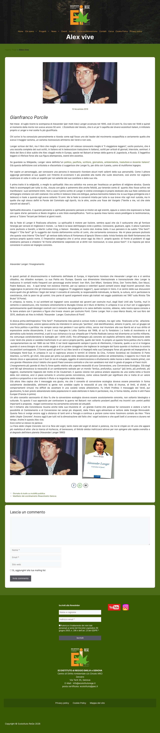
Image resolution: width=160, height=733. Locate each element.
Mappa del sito (97, 703)
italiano (145, 162)
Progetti (42, 31)
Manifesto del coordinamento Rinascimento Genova (34, 496)
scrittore (87, 162)
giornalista (97, 162)
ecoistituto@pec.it (89, 686)
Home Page (11, 50)
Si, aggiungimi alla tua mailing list (29, 570)
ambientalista (111, 162)
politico (67, 162)
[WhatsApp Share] (79, 485)
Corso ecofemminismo (87, 31)
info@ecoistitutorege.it (84, 683)
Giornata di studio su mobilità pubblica (29, 493)
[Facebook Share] (73, 485)
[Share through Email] (85, 485)
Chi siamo (29, 31)
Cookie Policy (122, 31)
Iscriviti (72, 31)
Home (20, 31)
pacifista (77, 162)
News (53, 31)
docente (136, 162)
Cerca (111, 31)
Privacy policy (136, 31)
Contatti (102, 31)
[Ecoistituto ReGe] (80, 15)
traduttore (125, 162)
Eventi (64, 31)
